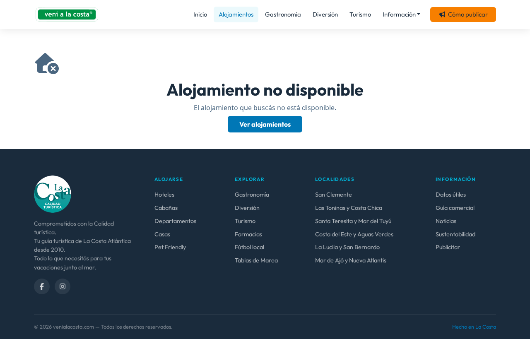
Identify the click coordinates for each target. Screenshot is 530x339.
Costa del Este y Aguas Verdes (354, 234)
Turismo (360, 14)
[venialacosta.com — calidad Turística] (52, 193)
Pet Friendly (170, 247)
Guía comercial (455, 208)
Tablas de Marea (256, 260)
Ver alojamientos (265, 124)
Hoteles (164, 194)
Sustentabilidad (455, 234)
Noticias (446, 221)
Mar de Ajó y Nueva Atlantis (350, 260)
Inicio (200, 14)
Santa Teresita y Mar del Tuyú (353, 221)
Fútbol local (249, 247)
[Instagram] (62, 286)
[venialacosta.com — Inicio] (67, 14)
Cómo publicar (468, 14)
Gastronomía (283, 14)
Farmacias (248, 234)
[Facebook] (42, 286)
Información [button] (399, 14)
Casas (162, 234)
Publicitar (448, 247)
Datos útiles (451, 194)
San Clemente (333, 194)
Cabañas (166, 208)
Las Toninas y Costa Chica (348, 208)
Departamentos (175, 221)
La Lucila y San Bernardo (347, 247)
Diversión (325, 14)
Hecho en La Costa (474, 326)
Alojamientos (236, 14)
